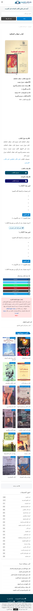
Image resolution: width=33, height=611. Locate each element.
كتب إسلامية (27, 556)
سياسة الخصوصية (19, 598)
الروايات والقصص (26, 515)
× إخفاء (16, 315)
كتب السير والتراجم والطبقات (24, 537)
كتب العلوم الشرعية (26, 500)
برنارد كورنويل (27, 456)
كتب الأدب (28, 528)
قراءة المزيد (9, 609)
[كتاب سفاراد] (23, 442)
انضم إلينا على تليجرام (16, 228)
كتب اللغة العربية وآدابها (25, 522)
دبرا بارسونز (12, 337)
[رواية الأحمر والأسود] (9, 418)
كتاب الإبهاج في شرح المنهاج (24, 584)
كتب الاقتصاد (27, 531)
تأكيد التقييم (26, 215)
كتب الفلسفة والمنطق (25, 506)
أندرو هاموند (27, 410)
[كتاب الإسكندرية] (9, 465)
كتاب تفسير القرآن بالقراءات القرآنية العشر (20, 574)
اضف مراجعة (16, 486)
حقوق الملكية (20, 601)
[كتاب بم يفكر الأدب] (23, 371)
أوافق (15, 609)
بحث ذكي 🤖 (9, 18)
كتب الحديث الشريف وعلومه (24, 525)
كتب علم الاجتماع (26, 512)
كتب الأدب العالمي (15, 159)
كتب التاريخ (28, 497)
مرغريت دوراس (12, 433)
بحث (24, 18)
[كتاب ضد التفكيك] (23, 346)
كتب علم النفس (27, 534)
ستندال (13, 410)
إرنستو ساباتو (12, 363)
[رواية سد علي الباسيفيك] (9, 442)
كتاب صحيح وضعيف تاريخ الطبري (23, 577)
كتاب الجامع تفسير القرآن (24, 571)
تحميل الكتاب (15, 172)
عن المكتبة (10, 601)
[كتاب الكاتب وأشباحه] (9, 371)
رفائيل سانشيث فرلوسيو (25, 386)
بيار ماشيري (27, 363)
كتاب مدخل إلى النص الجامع (24, 325)
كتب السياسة (27, 503)
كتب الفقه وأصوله (26, 519)
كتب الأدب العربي (26, 547)
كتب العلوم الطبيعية (26, 540)
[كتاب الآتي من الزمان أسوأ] (23, 395)
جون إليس (28, 337)
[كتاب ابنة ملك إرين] (9, 395)
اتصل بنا (9, 598)
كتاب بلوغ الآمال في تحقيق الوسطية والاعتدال (20, 568)
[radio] (15, 196)
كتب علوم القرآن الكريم (25, 553)
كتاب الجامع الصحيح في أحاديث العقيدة (21, 590)
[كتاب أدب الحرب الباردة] (23, 418)
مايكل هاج (13, 456)
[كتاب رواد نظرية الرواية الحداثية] (9, 346)
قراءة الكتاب (15, 181)
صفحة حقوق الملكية (11, 308)
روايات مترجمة (27, 544)
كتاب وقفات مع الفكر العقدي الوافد (22, 587)
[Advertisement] (16, 117)
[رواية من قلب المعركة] (23, 465)
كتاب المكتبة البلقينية (25, 581)
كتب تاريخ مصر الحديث (25, 550)
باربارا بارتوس (12, 386)
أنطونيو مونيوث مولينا (26, 433)
